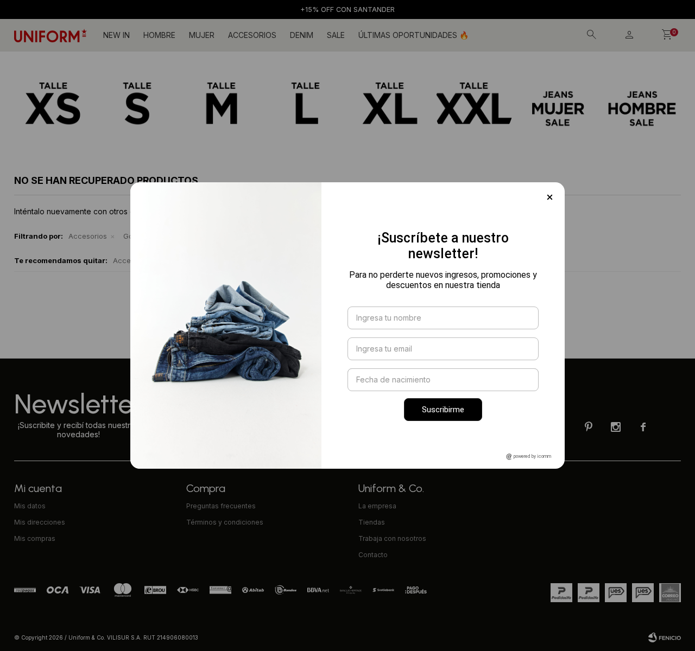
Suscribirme (443, 409)
